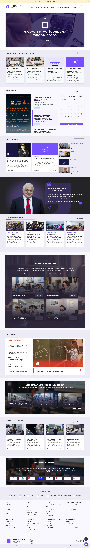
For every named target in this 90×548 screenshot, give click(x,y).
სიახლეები (36, 5)
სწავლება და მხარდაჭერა (31, 512)
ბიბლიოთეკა (71, 5)
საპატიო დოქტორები (30, 525)
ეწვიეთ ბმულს (51, 1)
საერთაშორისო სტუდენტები (32, 508)
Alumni (7, 513)
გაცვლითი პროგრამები (71, 509)
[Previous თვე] (61, 96)
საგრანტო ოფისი (49, 515)
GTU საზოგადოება (51, 5)
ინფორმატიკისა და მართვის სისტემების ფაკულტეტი (18, 364)
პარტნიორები (69, 506)
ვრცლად (39, 295)
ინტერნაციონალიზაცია (73, 502)
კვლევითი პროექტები (51, 509)
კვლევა (48, 502)
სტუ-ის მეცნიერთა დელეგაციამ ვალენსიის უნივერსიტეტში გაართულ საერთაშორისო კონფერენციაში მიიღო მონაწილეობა (77, 146)
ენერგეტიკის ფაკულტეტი (14, 343)
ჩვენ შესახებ (30, 519)
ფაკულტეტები (29, 5)
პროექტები (68, 508)
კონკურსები (48, 521)
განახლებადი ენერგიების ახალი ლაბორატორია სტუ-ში (74, 439)
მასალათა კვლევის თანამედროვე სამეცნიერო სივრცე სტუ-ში (14, 439)
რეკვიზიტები (50, 528)
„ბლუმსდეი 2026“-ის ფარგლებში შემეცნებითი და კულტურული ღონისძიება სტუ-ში (74, 237)
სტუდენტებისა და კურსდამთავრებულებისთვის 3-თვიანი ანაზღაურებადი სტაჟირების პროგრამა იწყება (77, 162)
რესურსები (9, 519)
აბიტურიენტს (29, 506)
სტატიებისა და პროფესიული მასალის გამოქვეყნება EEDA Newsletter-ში (44, 159)
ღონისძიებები (42, 5)
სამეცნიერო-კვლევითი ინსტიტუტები (54, 504)
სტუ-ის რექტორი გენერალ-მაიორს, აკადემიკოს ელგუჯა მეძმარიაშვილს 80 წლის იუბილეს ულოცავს (18, 162)
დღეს (80, 96)
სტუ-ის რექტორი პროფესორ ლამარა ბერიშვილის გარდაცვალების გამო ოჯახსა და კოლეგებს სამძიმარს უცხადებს (76, 170)
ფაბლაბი (8, 529)
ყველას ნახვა (79, 91)
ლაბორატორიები (10, 525)
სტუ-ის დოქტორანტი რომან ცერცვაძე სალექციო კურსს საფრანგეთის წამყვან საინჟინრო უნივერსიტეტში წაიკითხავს (55, 440)
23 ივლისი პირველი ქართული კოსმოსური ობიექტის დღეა (33, 439)
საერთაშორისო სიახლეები (72, 504)
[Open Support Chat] (86, 544)
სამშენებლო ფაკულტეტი (15, 340)
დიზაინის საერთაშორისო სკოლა (16, 366)
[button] (47, 44)
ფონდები (48, 513)
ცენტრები (48, 506)
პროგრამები (28, 504)
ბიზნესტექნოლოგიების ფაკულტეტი (17, 369)
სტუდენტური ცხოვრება (31, 514)
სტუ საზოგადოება (10, 508)
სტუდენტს (29, 510)
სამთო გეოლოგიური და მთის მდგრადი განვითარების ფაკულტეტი (17, 346)
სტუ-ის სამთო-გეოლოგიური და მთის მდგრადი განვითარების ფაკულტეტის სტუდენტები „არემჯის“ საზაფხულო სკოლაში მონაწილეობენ (14, 238)
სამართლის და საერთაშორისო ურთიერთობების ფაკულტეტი (15, 360)
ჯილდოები (28, 527)
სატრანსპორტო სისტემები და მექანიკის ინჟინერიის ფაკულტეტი (17, 353)
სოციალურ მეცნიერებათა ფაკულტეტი (17, 371)
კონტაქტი (77, 5)
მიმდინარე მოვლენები (53, 519)
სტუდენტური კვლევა (50, 511)
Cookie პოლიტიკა (59, 545)
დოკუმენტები (59, 5)
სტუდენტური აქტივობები (12, 232)
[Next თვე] (64, 96)
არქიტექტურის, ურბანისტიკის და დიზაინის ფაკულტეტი (16, 356)
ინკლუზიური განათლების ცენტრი (13, 533)
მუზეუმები (8, 523)
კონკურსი (65, 5)
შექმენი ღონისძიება (72, 124)
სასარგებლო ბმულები (71, 511)
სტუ (7, 502)
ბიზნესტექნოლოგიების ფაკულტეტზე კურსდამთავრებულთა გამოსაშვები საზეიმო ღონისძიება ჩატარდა (33, 237)
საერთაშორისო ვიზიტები (77, 143)
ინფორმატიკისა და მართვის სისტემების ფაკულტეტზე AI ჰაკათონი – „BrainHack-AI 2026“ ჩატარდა (55, 237)
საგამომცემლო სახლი (11, 527)
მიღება (28, 502)
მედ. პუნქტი (49, 526)
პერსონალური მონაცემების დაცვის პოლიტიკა (74, 545)
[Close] (88, 1)
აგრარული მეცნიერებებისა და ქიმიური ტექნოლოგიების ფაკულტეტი (17, 349)
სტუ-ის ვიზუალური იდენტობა (32, 523)
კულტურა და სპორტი (30, 529)
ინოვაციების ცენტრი (10, 531)
